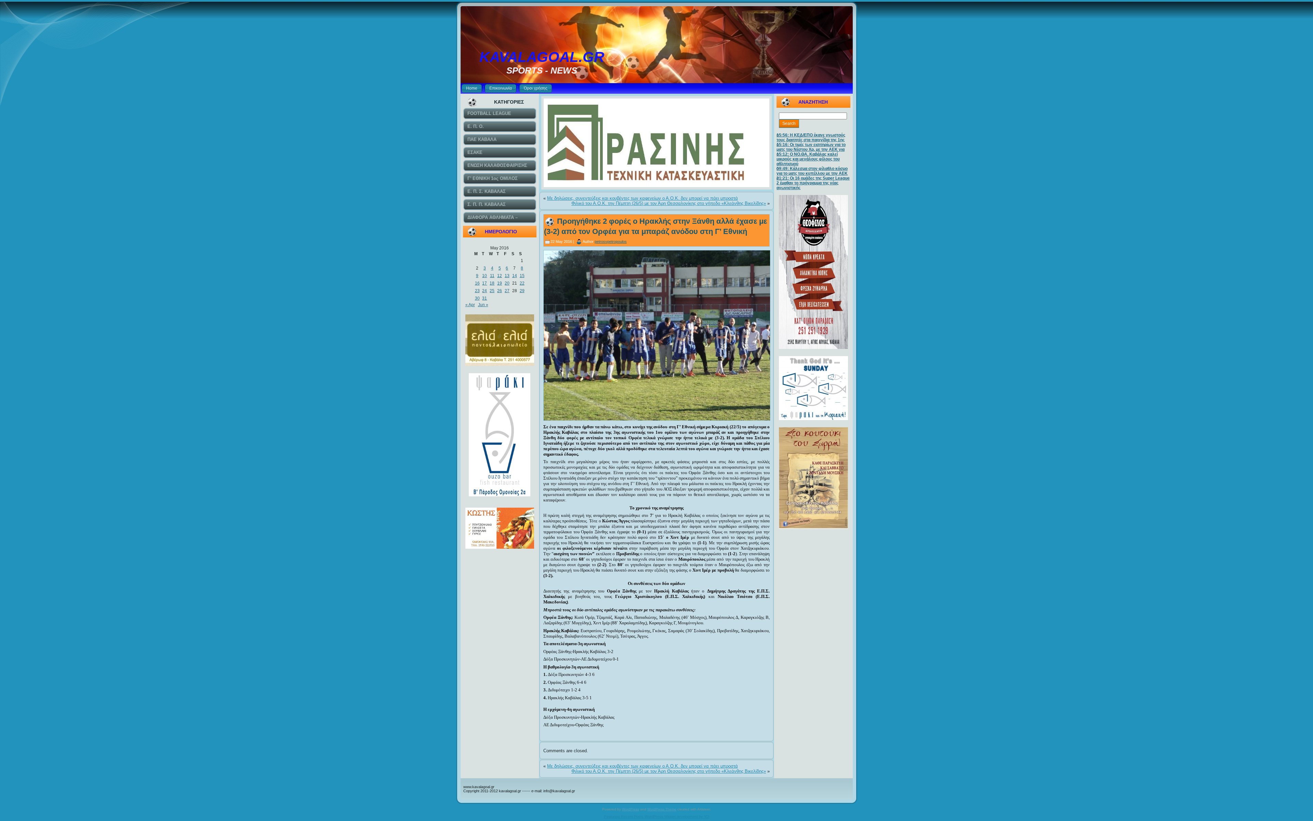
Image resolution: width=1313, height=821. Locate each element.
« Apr (470, 304)
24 (484, 290)
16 (477, 283)
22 (522, 283)
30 (477, 298)
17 (484, 283)
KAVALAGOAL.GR (541, 57)
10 (484, 275)
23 (477, 290)
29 (522, 290)
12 (499, 275)
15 (522, 275)
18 (492, 283)
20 (507, 283)
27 (507, 290)
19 (499, 283)
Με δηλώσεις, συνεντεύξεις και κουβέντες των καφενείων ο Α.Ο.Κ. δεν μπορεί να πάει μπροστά (642, 198)
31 (484, 298)
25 (492, 290)
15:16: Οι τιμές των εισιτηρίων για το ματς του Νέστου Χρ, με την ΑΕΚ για (811, 147)
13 (507, 275)
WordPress (630, 809)
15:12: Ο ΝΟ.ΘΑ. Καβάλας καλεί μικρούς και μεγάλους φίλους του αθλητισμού (808, 159)
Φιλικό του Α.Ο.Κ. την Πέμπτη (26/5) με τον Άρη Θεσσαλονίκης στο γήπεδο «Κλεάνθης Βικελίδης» (668, 203)
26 (499, 290)
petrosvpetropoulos (611, 241)
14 (514, 275)
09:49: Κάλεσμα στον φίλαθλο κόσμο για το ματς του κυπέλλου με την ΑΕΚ (812, 171)
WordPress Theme (661, 809)
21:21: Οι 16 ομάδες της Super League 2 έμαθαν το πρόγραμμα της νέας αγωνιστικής (813, 183)
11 (492, 275)
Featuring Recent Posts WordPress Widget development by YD (656, 817)
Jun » (483, 304)
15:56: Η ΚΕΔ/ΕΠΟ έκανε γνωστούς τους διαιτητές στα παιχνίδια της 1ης (811, 137)
